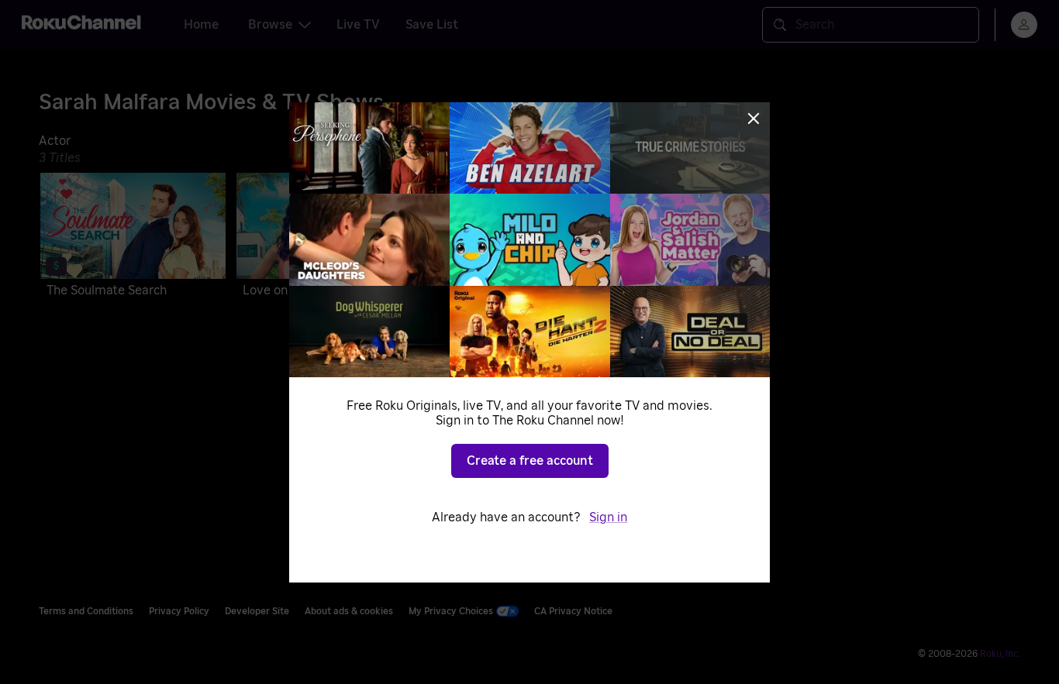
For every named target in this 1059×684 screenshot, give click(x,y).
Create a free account (530, 461)
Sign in (608, 517)
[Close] (753, 118)
